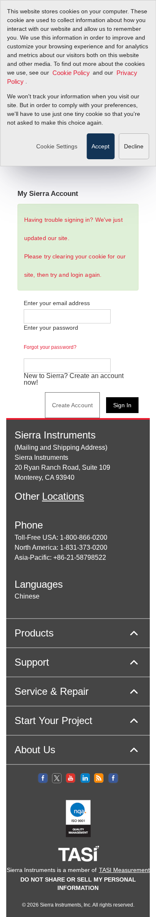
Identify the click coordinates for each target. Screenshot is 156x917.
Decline (134, 146)
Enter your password (51, 337)
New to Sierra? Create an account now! (74, 379)
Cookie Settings (56, 146)
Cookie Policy (71, 73)
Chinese (27, 596)
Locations (63, 496)
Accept (100, 146)
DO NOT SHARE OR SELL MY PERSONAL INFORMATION (78, 883)
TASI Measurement (124, 870)
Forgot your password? (50, 347)
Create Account (72, 405)
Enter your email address (57, 303)
